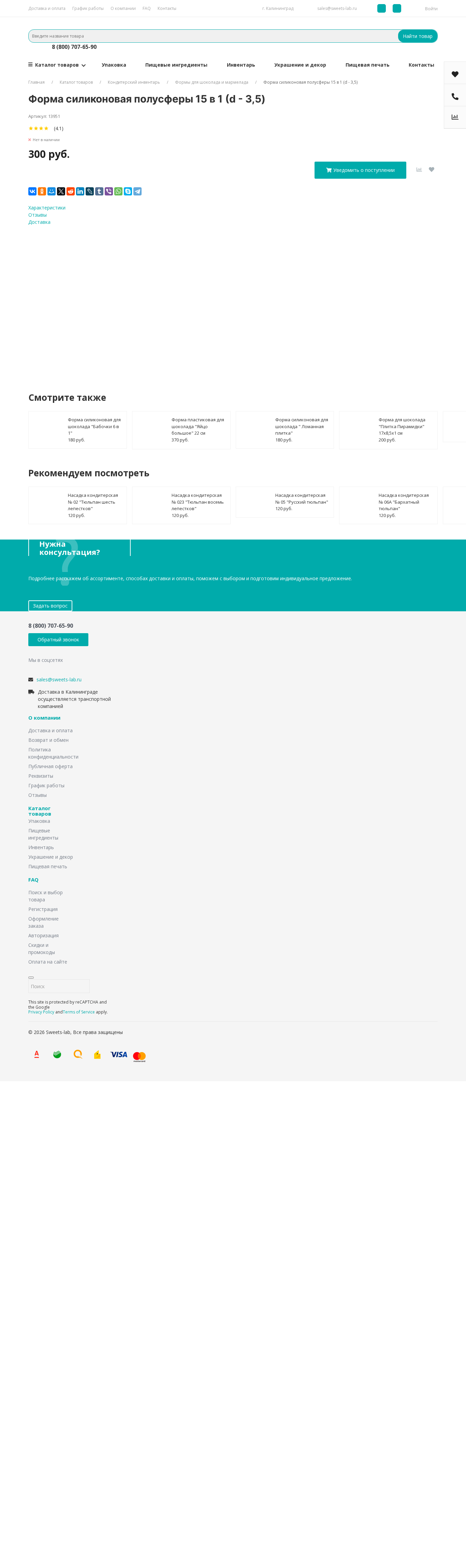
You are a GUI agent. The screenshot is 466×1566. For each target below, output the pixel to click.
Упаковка (114, 65)
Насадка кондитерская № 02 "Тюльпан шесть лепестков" (93, 502)
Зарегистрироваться (162, 1476)
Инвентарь (241, 65)
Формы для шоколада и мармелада (211, 82)
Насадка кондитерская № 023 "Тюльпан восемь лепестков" (198, 502)
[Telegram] (137, 191)
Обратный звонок (58, 639)
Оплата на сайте (47, 961)
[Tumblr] (99, 191)
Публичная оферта (50, 766)
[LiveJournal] (90, 191)
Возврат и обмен (48, 740)
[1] (30, 128)
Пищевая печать (368, 65)
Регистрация (43, 909)
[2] (36, 128)
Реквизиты (40, 776)
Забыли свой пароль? (145, 1452)
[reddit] (71, 191)
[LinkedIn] (80, 191)
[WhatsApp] (118, 191)
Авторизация (43, 935)
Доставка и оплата (46, 8)
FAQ (147, 8)
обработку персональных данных (225, 302)
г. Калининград (277, 8)
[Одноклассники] (42, 191)
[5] (51, 128)
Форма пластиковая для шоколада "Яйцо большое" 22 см (198, 426)
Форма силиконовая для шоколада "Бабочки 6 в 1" (94, 426)
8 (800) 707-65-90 (74, 47)
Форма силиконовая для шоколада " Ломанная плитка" (301, 426)
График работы (88, 8)
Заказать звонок (190, 1160)
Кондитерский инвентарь (134, 82)
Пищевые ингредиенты (176, 65)
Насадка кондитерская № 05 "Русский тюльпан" (301, 498)
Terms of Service (79, 1012)
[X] (61, 191)
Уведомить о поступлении (364, 170)
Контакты (167, 8)
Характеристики (46, 207)
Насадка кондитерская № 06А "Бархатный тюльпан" (404, 502)
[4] (46, 128)
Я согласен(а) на (205, 302)
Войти (431, 9)
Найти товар (418, 36)
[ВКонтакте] (32, 191)
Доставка (39, 222)
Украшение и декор (300, 65)
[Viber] (109, 191)
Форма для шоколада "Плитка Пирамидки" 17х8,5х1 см (402, 426)
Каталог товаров (57, 65)
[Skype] (128, 191)
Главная (36, 82)
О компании (123, 8)
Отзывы (37, 215)
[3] (41, 128)
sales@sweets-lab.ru (337, 8)
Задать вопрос (50, 605)
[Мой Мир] (51, 191)
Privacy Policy (41, 1012)
